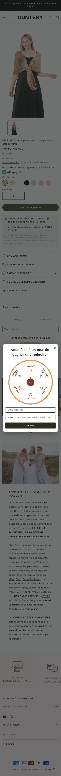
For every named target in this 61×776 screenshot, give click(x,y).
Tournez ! (30, 425)
